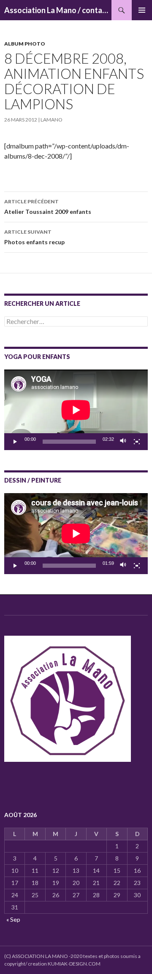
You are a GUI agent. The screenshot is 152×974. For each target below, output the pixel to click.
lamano (51, 119)
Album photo (24, 43)
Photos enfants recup (34, 237)
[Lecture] (15, 441)
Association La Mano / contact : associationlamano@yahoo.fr (57, 10)
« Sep (13, 919)
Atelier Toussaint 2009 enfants (47, 206)
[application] (76, 410)
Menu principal (142, 10)
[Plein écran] (137, 441)
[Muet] (123, 441)
